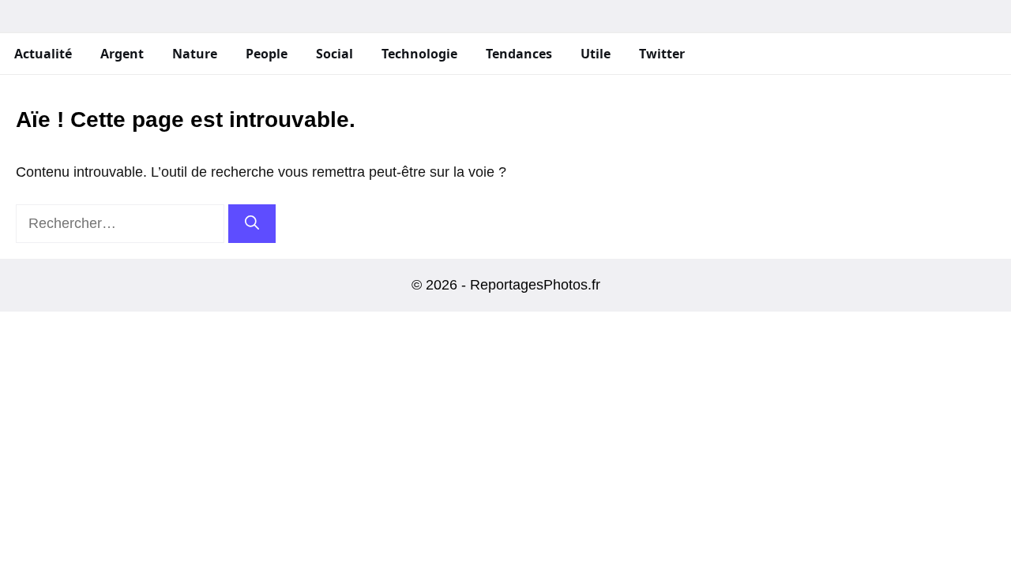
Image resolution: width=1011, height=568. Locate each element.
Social (334, 53)
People (267, 53)
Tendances (519, 53)
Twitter (662, 53)
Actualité (43, 53)
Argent (122, 53)
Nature (194, 53)
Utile (596, 53)
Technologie (419, 53)
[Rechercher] (252, 223)
